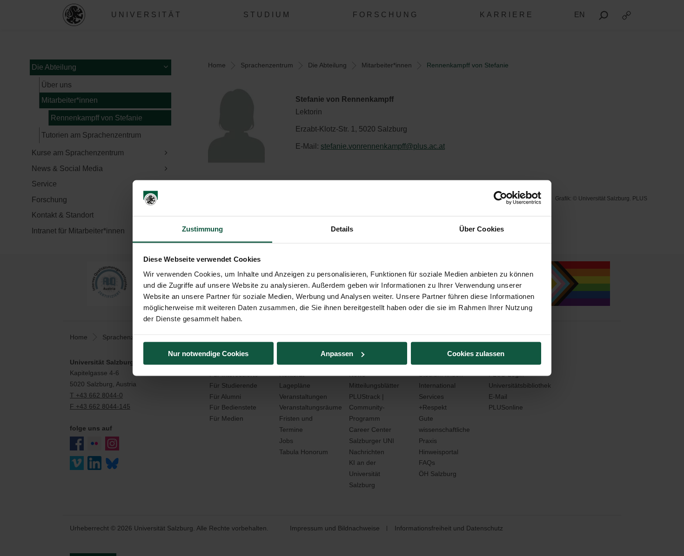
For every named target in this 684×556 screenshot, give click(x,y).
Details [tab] (342, 228)
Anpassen (337, 353)
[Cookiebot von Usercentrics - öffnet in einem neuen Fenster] (500, 198)
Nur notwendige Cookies (208, 353)
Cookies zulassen (475, 353)
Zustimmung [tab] (202, 228)
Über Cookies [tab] (481, 228)
